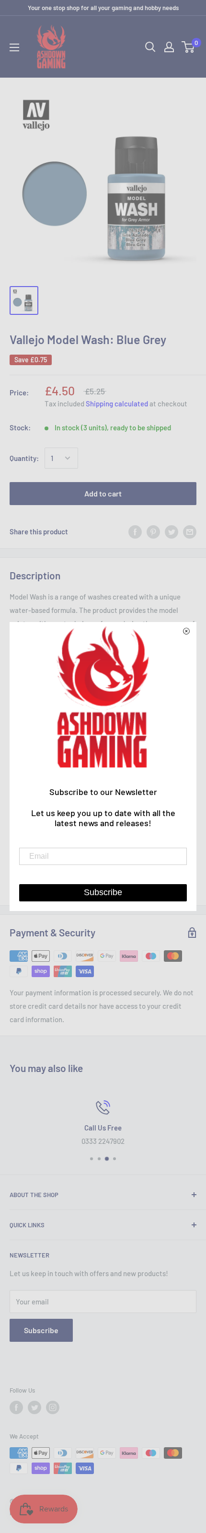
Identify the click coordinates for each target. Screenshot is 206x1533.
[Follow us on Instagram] (52, 1407)
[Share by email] (189, 531)
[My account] (169, 47)
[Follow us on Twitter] (34, 1407)
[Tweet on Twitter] (171, 531)
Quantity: (24, 458)
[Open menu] (14, 47)
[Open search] (150, 47)
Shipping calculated (117, 403)
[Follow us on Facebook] (16, 1407)
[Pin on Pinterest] (153, 531)
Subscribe (41, 1330)
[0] (189, 47)
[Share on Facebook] (135, 531)
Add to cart (103, 493)
